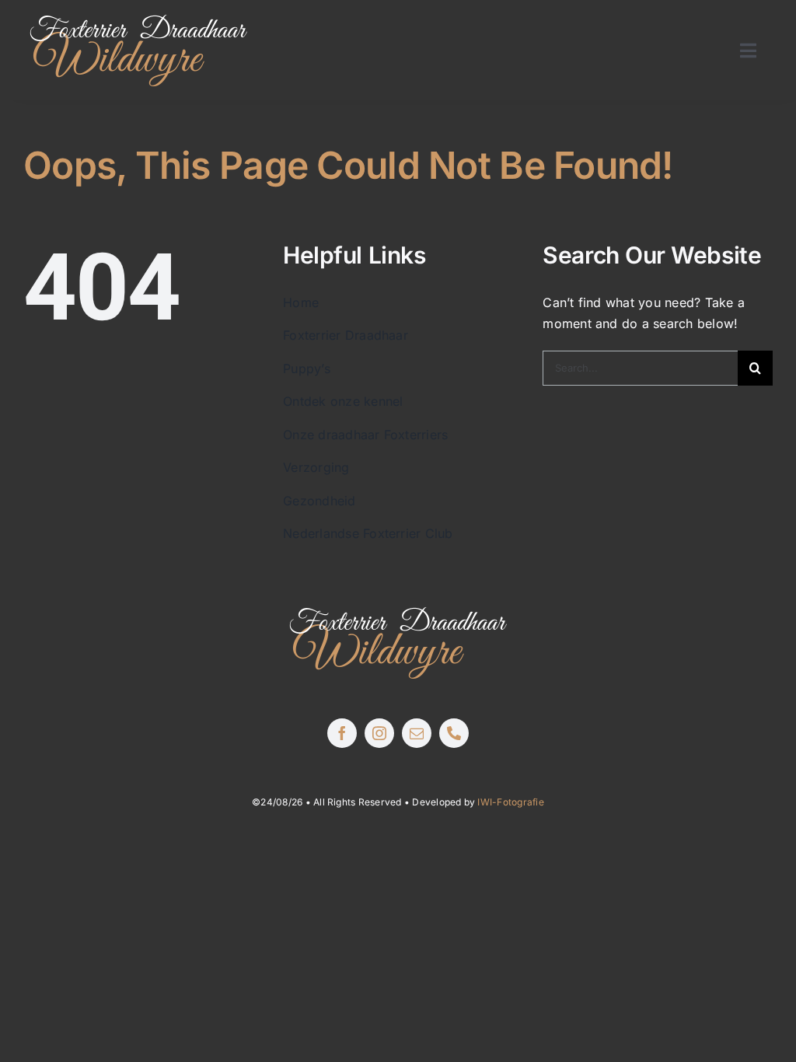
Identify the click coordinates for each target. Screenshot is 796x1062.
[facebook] (342, 733)
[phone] (454, 733)
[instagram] (379, 733)
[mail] (416, 733)
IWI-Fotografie (510, 802)
